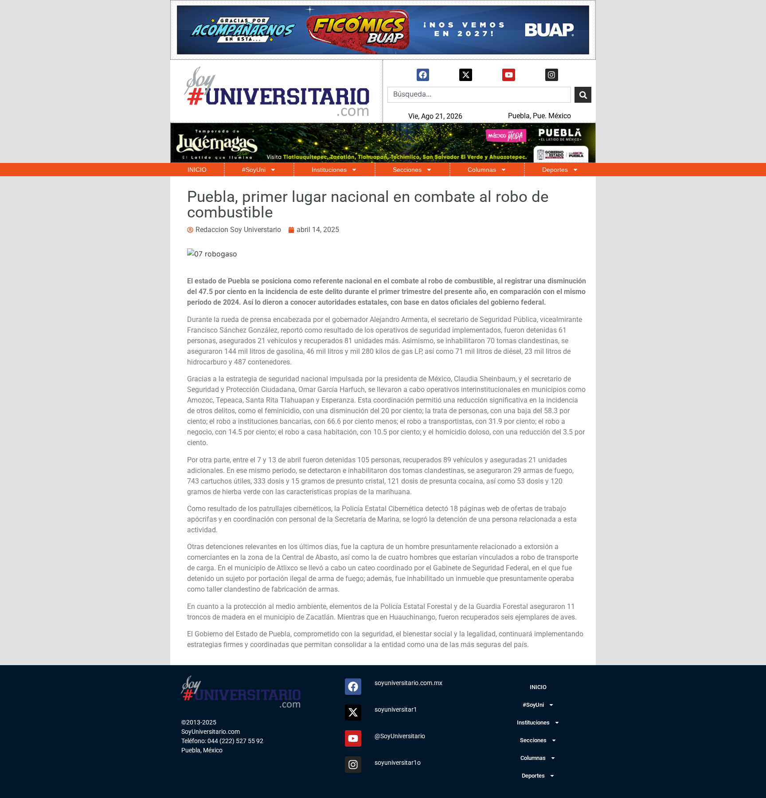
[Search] (582, 95)
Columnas (482, 169)
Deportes (555, 169)
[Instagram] (551, 75)
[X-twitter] (465, 75)
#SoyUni (254, 169)
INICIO (197, 169)
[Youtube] (508, 75)
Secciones (407, 169)
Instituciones (329, 169)
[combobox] (479, 95)
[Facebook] (423, 75)
